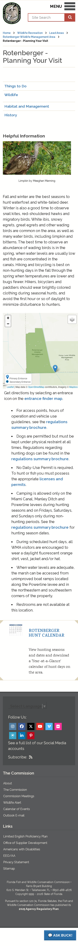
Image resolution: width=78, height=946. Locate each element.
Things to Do (15, 86)
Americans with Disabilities (21, 849)
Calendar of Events (16, 809)
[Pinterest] (30, 735)
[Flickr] (58, 726)
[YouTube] (40, 726)
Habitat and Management (26, 106)
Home (7, 32)
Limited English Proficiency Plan (25, 836)
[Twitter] (30, 726)
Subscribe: (17, 757)
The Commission (15, 790)
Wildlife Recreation (30, 32)
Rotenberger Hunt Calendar (46, 633)
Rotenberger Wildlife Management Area (29, 36)
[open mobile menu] (69, 7)
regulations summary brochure (40, 459)
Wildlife (11, 95)
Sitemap (9, 868)
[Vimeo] (49, 726)
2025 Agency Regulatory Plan (39, 908)
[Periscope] (12, 735)
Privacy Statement (16, 862)
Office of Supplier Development (25, 843)
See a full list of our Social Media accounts (37, 746)
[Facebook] (21, 726)
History (10, 115)
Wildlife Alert (12, 802)
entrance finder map (43, 398)
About (7, 783)
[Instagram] (12, 726)
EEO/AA (9, 856)
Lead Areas (56, 32)
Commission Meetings (18, 796)
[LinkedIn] (21, 735)
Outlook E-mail (13, 815)
